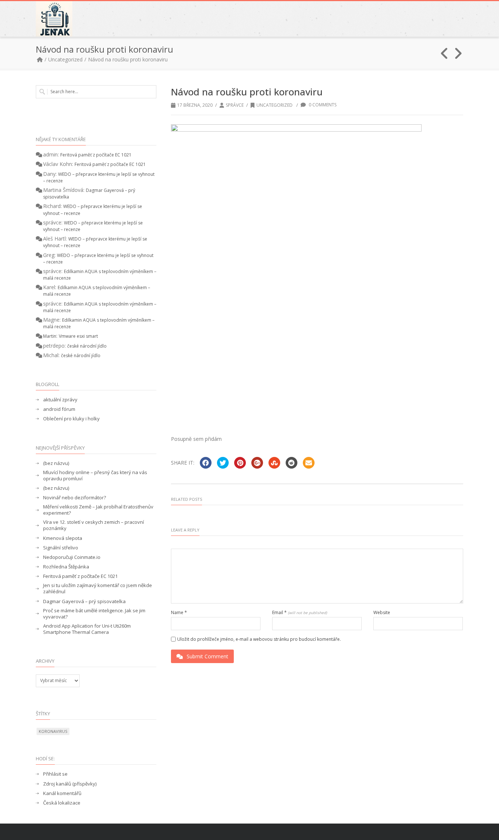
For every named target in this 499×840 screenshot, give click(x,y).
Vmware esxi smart (78, 336)
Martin (49, 336)
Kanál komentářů (62, 793)
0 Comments (322, 105)
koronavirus (53, 731)
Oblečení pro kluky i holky (71, 419)
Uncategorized (65, 59)
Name (179, 613)
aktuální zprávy (60, 400)
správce (235, 105)
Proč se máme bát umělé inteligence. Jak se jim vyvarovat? (94, 614)
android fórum (59, 409)
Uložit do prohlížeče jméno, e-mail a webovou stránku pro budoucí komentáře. (259, 639)
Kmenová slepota (62, 538)
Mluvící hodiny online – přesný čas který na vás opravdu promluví (95, 475)
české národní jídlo (87, 346)
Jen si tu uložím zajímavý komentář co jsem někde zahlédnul (97, 588)
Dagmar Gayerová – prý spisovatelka (84, 601)
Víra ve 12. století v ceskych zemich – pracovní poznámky (93, 525)
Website (381, 613)
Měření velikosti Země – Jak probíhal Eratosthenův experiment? (98, 510)
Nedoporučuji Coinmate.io (71, 557)
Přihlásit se (55, 774)
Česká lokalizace (61, 803)
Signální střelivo (60, 548)
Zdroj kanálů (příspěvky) (69, 784)
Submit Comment (207, 656)
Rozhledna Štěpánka (66, 567)
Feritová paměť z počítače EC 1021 (96, 155)
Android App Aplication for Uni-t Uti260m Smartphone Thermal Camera (87, 629)
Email (299, 613)
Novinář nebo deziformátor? (74, 498)
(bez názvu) (56, 463)
